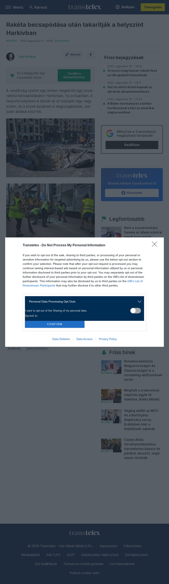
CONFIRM (54, 324)
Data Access (84, 339)
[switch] (135, 310)
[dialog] (84, 292)
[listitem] (83, 301)
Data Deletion (61, 339)
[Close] (156, 245)
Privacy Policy (108, 339)
